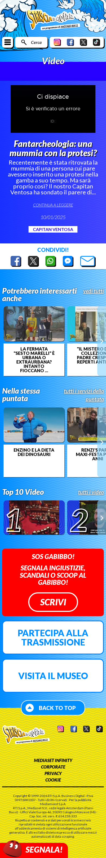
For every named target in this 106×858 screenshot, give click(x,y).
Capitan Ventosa (53, 229)
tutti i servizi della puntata (84, 395)
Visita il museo (53, 675)
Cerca (36, 42)
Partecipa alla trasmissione (53, 637)
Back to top (57, 708)
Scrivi (53, 602)
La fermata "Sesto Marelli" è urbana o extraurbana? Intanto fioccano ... (34, 360)
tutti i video (91, 492)
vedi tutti (93, 291)
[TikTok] (96, 42)
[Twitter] (83, 42)
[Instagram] (57, 42)
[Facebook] (70, 42)
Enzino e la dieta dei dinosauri (34, 452)
